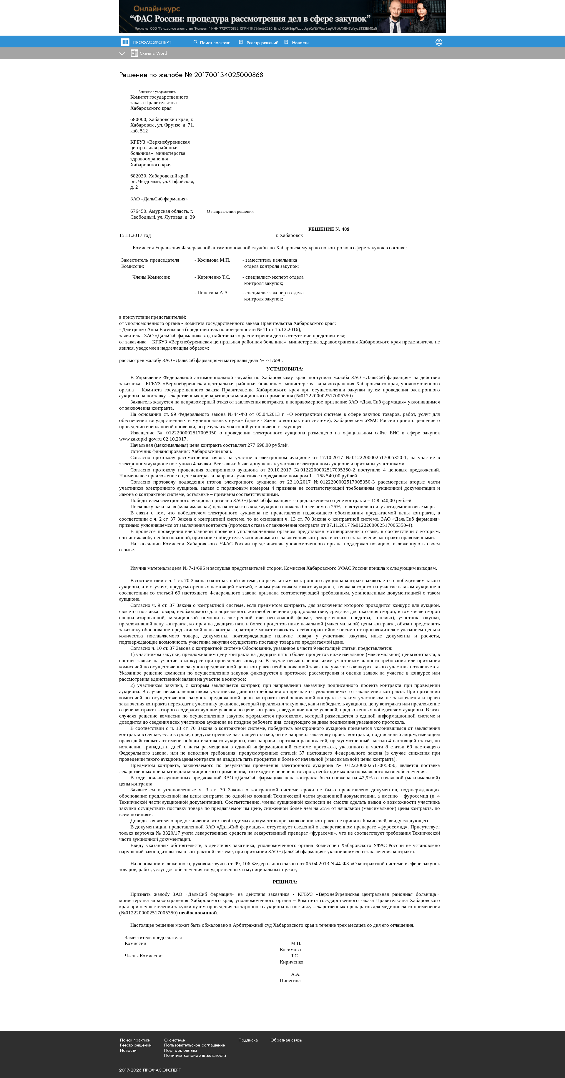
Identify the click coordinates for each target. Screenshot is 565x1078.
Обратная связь (286, 1040)
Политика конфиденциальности (195, 1055)
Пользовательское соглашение (194, 1045)
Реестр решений (262, 42)
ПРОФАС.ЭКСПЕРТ (152, 42)
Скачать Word (153, 53)
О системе (174, 1040)
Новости (300, 42)
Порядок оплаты (180, 1050)
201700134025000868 (228, 74)
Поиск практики (215, 42)
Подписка (248, 1040)
